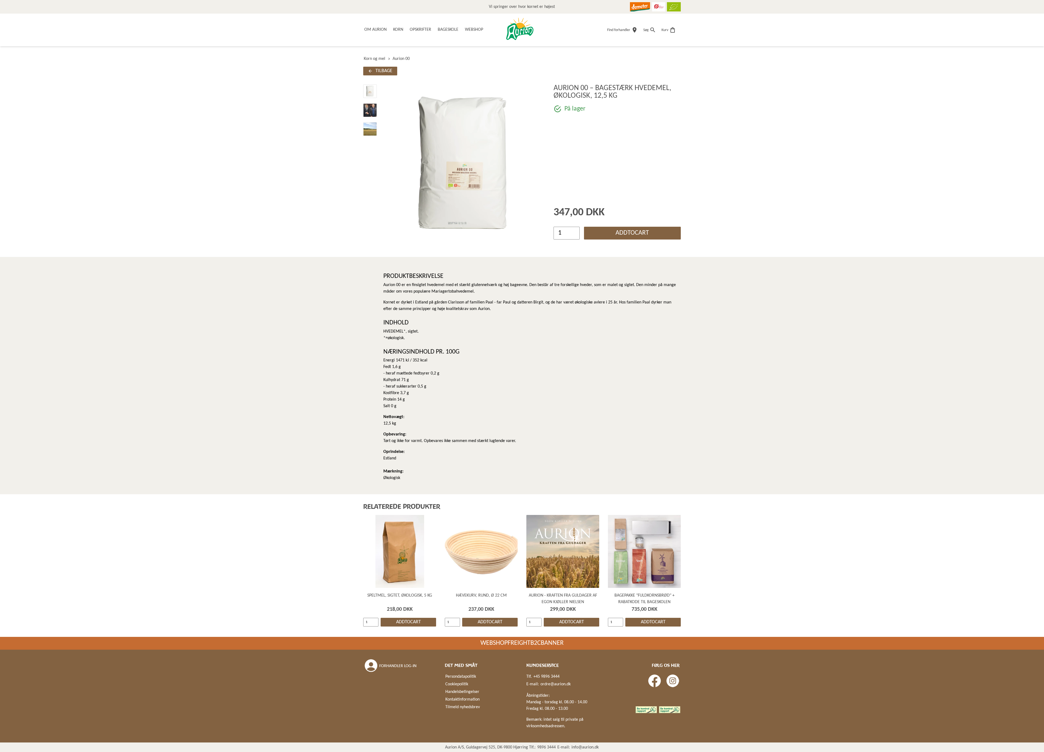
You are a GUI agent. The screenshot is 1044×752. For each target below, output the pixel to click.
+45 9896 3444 (546, 676)
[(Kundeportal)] (391, 665)
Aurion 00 (401, 59)
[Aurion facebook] (655, 681)
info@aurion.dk (585, 747)
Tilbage (383, 70)
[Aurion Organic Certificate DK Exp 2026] (658, 6)
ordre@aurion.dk (555, 684)
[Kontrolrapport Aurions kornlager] (646, 710)
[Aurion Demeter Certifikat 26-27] (640, 6)
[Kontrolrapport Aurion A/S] (669, 710)
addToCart (632, 233)
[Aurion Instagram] (673, 681)
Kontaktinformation (462, 699)
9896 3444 (546, 747)
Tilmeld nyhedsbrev (462, 707)
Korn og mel (374, 59)
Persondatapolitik (460, 676)
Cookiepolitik (456, 684)
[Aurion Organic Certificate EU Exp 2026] (674, 6)
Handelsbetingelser (462, 692)
